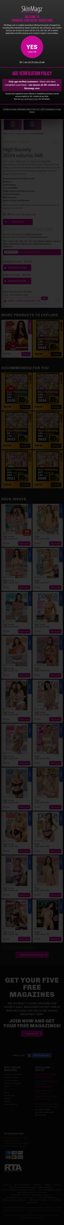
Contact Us (7, 109)
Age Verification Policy (30, 99)
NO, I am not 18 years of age (32, 62)
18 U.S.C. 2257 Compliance (43, 109)
